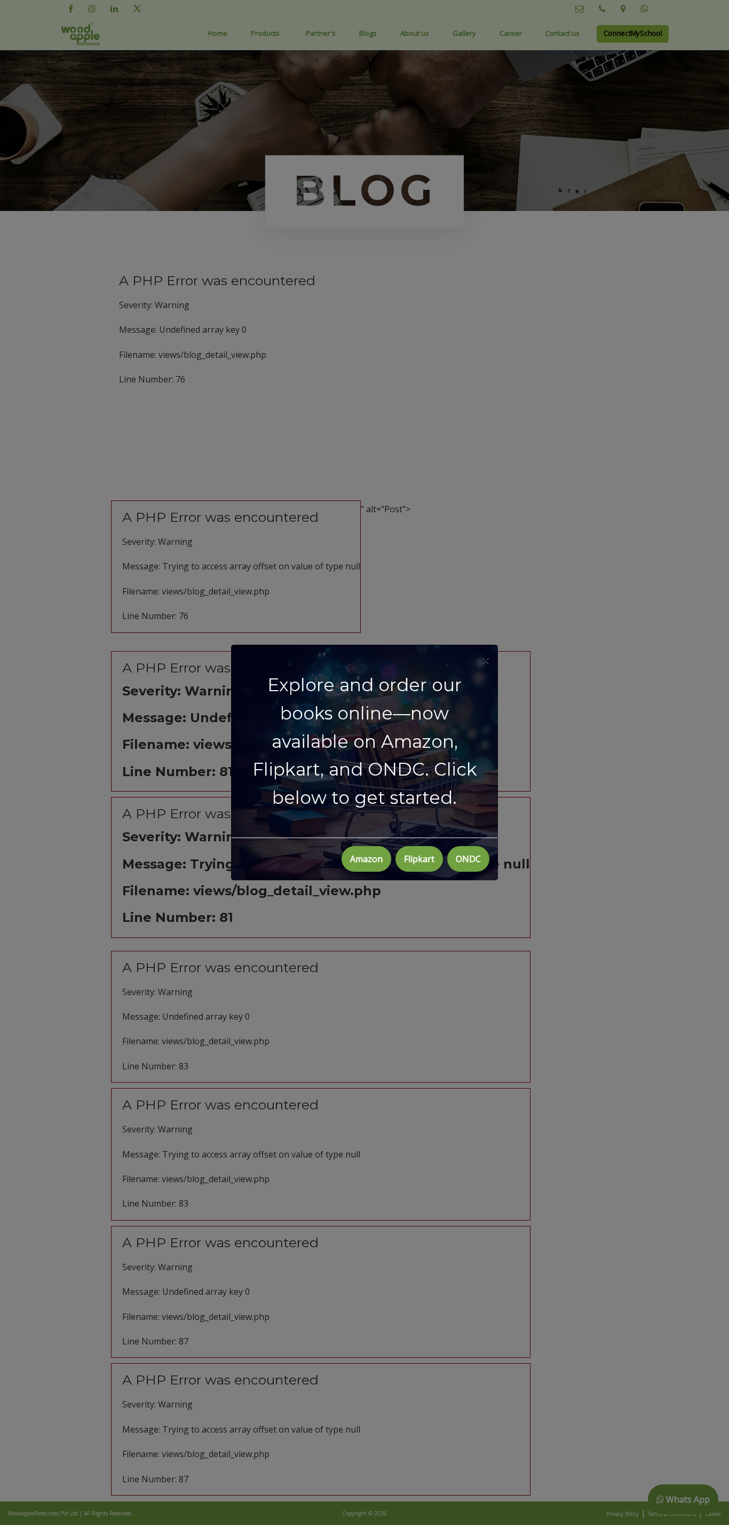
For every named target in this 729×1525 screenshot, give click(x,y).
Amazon (366, 859)
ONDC (468, 859)
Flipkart (419, 859)
